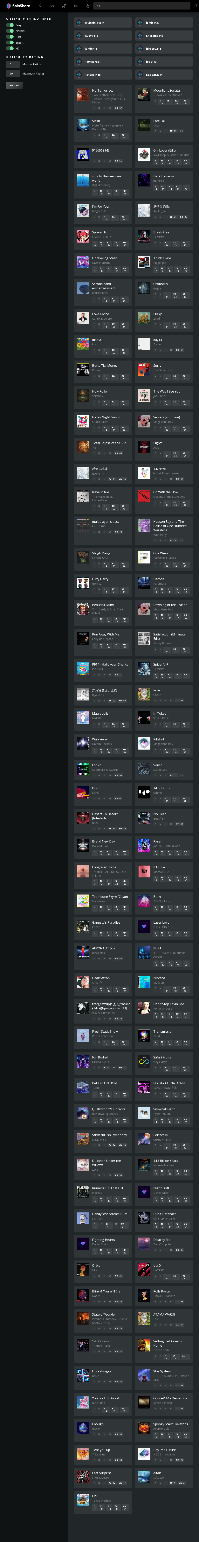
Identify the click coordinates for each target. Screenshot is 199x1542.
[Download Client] (52, 6)
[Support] (64, 6)
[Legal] (87, 6)
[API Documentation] (76, 6)
